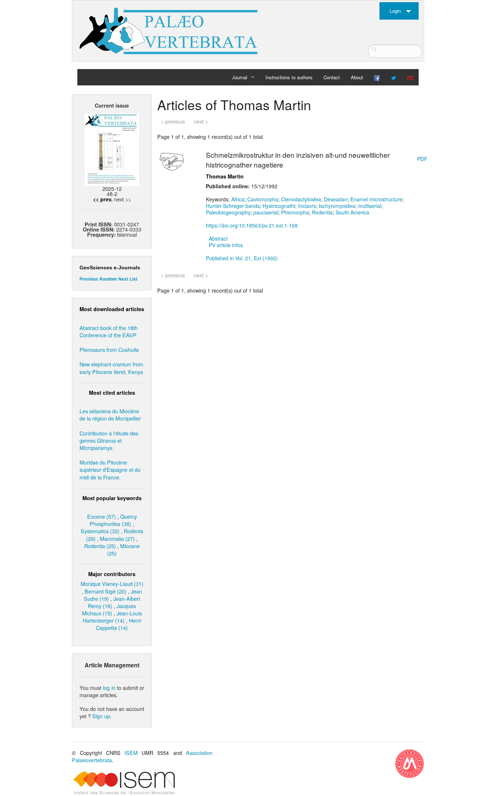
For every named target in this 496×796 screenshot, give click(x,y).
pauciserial (265, 212)
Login (395, 10)
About (357, 77)
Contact (332, 77)
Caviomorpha (262, 199)
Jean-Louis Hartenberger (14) (112, 616)
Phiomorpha (295, 212)
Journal (239, 77)
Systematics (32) (100, 531)
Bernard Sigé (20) (105, 591)
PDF (422, 158)
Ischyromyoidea (337, 205)
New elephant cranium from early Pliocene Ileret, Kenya (111, 367)
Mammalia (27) (117, 538)
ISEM (131, 752)
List (133, 279)
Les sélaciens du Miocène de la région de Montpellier (110, 414)
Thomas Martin (225, 176)
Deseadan (335, 199)
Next (123, 279)
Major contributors (111, 574)
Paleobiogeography (228, 212)
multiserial (369, 205)
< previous (173, 121)
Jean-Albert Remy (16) (114, 602)
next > (201, 121)
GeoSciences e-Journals (110, 267)
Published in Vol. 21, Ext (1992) (242, 258)
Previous (89, 279)
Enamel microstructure (376, 199)
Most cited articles (112, 392)
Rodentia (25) (100, 546)
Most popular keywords (112, 498)
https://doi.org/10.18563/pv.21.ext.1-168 (252, 225)
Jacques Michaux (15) (109, 609)
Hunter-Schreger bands (233, 205)
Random (108, 279)
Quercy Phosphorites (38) (113, 519)
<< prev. (103, 199)
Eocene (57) (101, 516)
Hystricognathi (279, 205)
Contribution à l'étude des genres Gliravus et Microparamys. (109, 440)
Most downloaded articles (112, 309)
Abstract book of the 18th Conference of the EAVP (109, 331)
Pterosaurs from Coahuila (109, 349)
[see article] (171, 160)
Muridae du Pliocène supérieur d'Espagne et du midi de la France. (110, 469)
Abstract (218, 238)
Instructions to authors (289, 77)
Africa (237, 199)
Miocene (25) (123, 549)
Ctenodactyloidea (301, 199)
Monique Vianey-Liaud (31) (112, 583)
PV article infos (226, 245)
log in (109, 687)
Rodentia (322, 212)
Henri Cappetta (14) (118, 623)
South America (352, 212)
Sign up (101, 716)
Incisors (307, 205)
